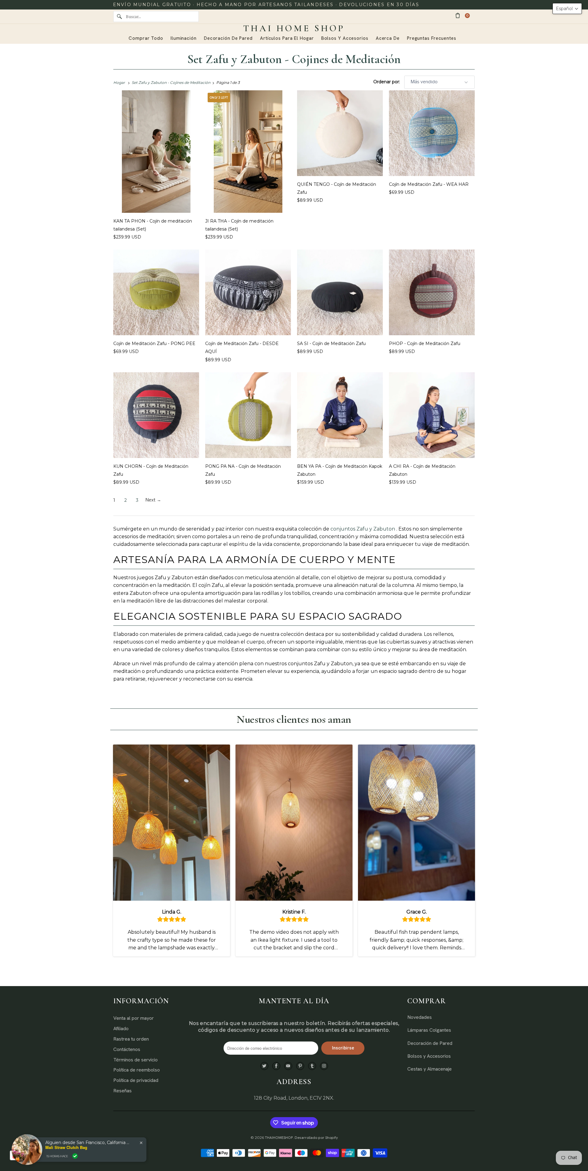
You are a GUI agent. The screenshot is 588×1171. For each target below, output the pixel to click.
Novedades (419, 1017)
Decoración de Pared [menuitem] (228, 38)
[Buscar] (119, 16)
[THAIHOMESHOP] (294, 28)
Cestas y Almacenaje (429, 1069)
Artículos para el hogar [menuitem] (287, 38)
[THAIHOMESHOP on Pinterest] (300, 1066)
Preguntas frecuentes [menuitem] (431, 38)
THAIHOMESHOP (279, 1137)
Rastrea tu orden (131, 1039)
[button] (567, 8)
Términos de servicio (135, 1060)
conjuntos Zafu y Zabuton (362, 529)
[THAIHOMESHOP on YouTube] (288, 1066)
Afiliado (121, 1028)
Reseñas (122, 1090)
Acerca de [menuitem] (388, 38)
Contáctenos (126, 1049)
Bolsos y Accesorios (429, 1056)
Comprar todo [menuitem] (146, 38)
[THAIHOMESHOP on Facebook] (276, 1066)
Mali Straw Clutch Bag (66, 1147)
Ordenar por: (387, 81)
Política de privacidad (135, 1080)
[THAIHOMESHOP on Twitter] (264, 1066)
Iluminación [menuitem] (184, 38)
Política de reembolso (136, 1070)
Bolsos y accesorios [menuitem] (344, 38)
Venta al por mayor (133, 1018)
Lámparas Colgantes (429, 1030)
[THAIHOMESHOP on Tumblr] (312, 1066)
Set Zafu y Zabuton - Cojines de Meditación (294, 59)
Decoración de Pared (429, 1043)
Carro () (467, 15)
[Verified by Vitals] (75, 1156)
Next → (153, 500)
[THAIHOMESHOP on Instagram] (324, 1066)
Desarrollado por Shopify (316, 1137)
